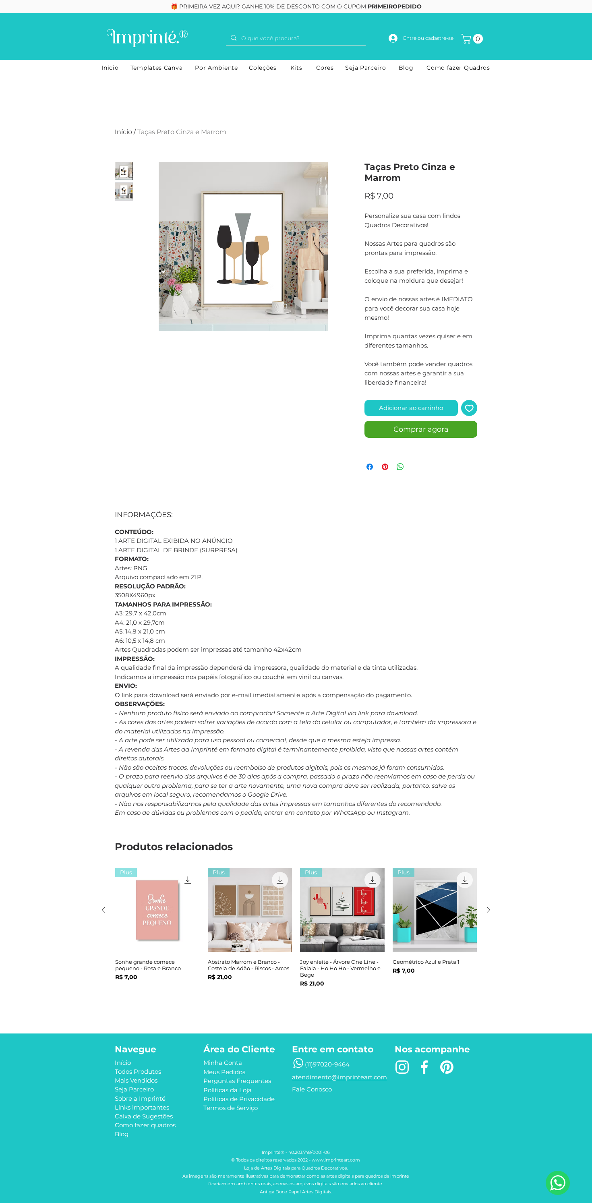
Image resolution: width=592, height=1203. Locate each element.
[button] (473, 38)
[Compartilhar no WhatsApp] (400, 467)
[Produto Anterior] (103, 910)
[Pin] (446, 1067)
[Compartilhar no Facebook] (370, 467)
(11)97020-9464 (327, 1064)
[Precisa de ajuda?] (558, 1183)
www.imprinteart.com (336, 1160)
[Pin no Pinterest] (385, 467)
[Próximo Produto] (488, 910)
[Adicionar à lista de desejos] (469, 408)
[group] (296, 938)
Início (123, 132)
